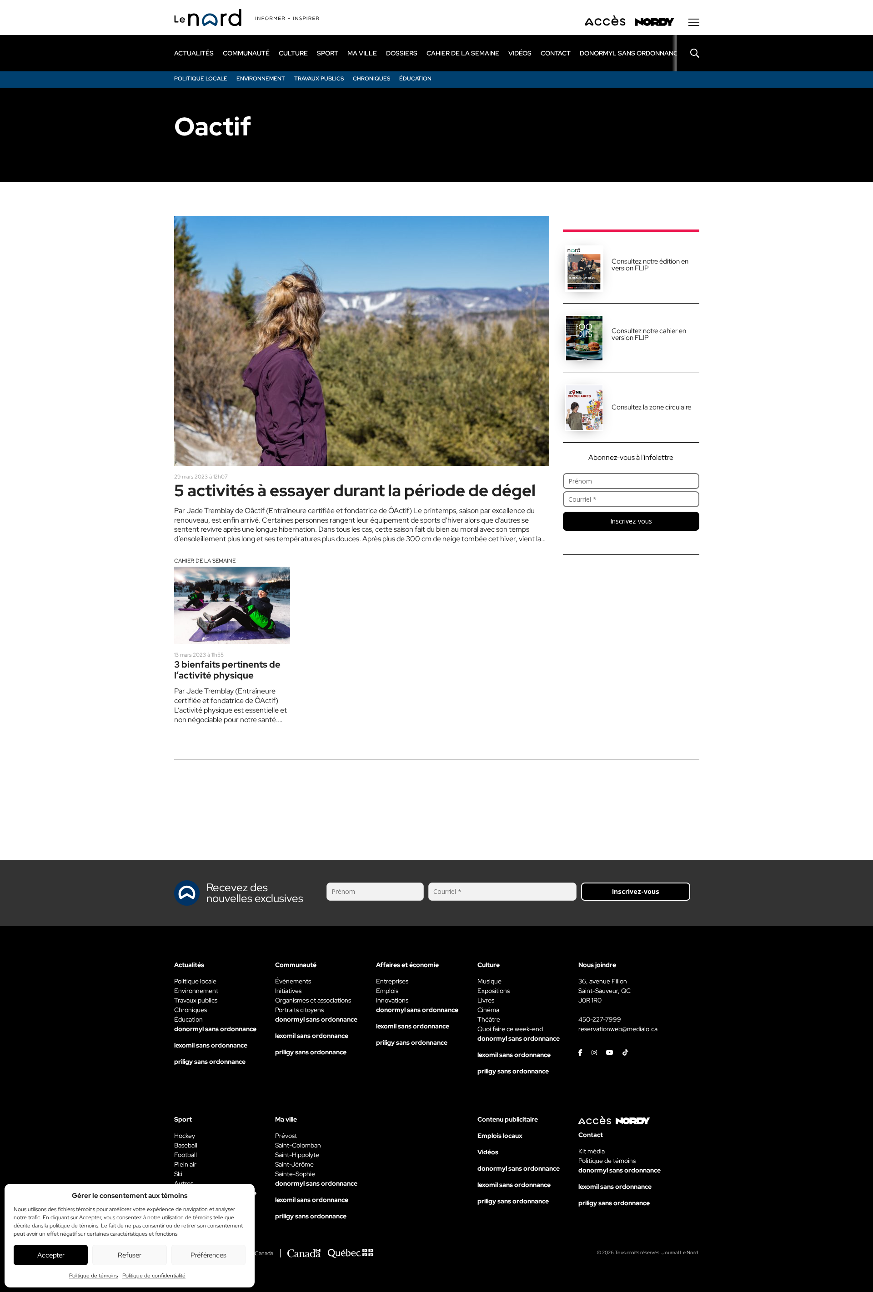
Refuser (129, 1255)
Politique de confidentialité (154, 1275)
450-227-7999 (599, 1019)
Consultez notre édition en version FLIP (650, 265)
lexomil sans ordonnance (210, 1045)
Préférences (208, 1255)
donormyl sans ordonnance (631, 53)
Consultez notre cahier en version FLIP (649, 334)
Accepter (51, 1255)
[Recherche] (688, 53)
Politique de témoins (93, 1275)
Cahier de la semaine (205, 560)
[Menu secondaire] (693, 22)
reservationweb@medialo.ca (617, 1029)
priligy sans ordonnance (210, 1062)
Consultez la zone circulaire (651, 407)
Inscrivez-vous (631, 521)
